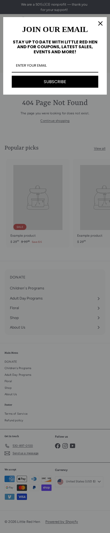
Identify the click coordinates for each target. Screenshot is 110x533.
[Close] (100, 23)
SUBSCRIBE (55, 82)
